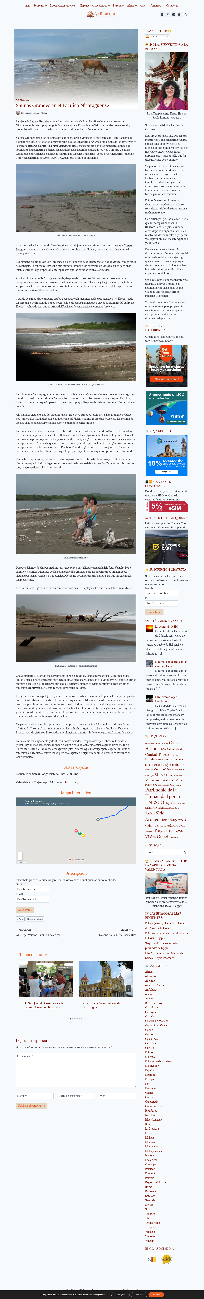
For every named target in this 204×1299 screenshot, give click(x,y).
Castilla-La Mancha (156, 1021)
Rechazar (139, 1294)
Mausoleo (149, 769)
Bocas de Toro (153, 1003)
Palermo (150, 1169)
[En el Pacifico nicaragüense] (76, 514)
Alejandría (151, 976)
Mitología (149, 775)
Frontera (162, 759)
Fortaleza (151, 759)
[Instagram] (173, 14)
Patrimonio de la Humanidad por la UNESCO (162, 796)
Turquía (150, 1227)
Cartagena (151, 1012)
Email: (19, 894)
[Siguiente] (128, 988)
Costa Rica (151, 1039)
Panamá (150, 1173)
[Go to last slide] (23, 988)
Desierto (168, 755)
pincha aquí (70, 782)
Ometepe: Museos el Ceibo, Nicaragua (38, 933)
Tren (175, 831)
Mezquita (170, 769)
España (149, 1070)
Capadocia (151, 1007)
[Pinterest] (179, 14)
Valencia (150, 1231)
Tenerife (150, 1213)
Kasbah (156, 765)
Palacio (149, 784)
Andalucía (151, 989)
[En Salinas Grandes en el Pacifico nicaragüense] (76, 628)
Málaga (149, 1137)
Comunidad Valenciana (159, 1025)
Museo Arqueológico (160, 780)
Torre (182, 825)
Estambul (150, 1074)
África (149, 971)
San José (150, 1196)
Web (102, 1096)
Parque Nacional (161, 785)
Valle (180, 831)
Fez (147, 1083)
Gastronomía (175, 759)
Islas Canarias (153, 1119)
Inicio (27, 5)
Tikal (148, 1218)
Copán (149, 1030)
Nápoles (150, 1155)
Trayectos (163, 830)
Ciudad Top (155, 754)
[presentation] (46, 979)
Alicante (150, 980)
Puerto (174, 803)
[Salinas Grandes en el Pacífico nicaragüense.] (76, 198)
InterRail (150, 1115)
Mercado (159, 769)
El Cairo (150, 1057)
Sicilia (149, 1209)
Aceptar (156, 1294)
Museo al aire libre (175, 775)
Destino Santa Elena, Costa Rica (117, 933)
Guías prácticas (154, 1106)
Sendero (150, 813)
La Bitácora (152, 1128)
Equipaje (175, 755)
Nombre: (21, 884)
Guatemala (151, 1101)
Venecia (149, 1240)
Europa (149, 1079)
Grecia (149, 1097)
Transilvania (152, 1222)
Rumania (150, 1191)
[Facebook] (162, 14)
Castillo (166, 749)
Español (153, 36)
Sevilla (149, 1204)
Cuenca (149, 1048)
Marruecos (151, 1146)
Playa (20, 919)
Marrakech (151, 1142)
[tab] (70, 1018)
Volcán (174, 837)
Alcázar (148, 744)
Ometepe (150, 1164)
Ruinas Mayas (169, 808)
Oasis (179, 780)
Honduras (151, 1110)
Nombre (23, 1096)
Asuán (149, 994)
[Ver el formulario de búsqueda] (185, 14)
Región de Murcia (155, 1182)
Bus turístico (162, 743)
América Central (155, 985)
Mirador (180, 769)
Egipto (149, 1052)
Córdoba (150, 1034)
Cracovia (150, 1043)
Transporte (149, 831)
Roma (148, 1187)
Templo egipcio (166, 825)
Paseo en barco (175, 785)
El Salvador (152, 1065)
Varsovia (150, 1236)
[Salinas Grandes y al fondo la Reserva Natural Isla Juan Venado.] (76, 347)
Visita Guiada (157, 836)
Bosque (154, 743)
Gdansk (149, 1092)
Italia (148, 1124)
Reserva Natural (35, 919)
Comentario (25, 1056)
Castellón (150, 1016)
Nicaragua (22, 100)
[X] (167, 14)
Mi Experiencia (154, 1151)
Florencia (150, 1088)
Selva (177, 808)
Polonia (149, 1178)
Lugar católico (173, 764)
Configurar (120, 1294)
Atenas (149, 998)
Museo (160, 774)
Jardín (148, 765)
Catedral (176, 749)
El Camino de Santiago (158, 1061)
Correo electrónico (70, 1096)
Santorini (150, 1200)
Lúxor (148, 1133)
